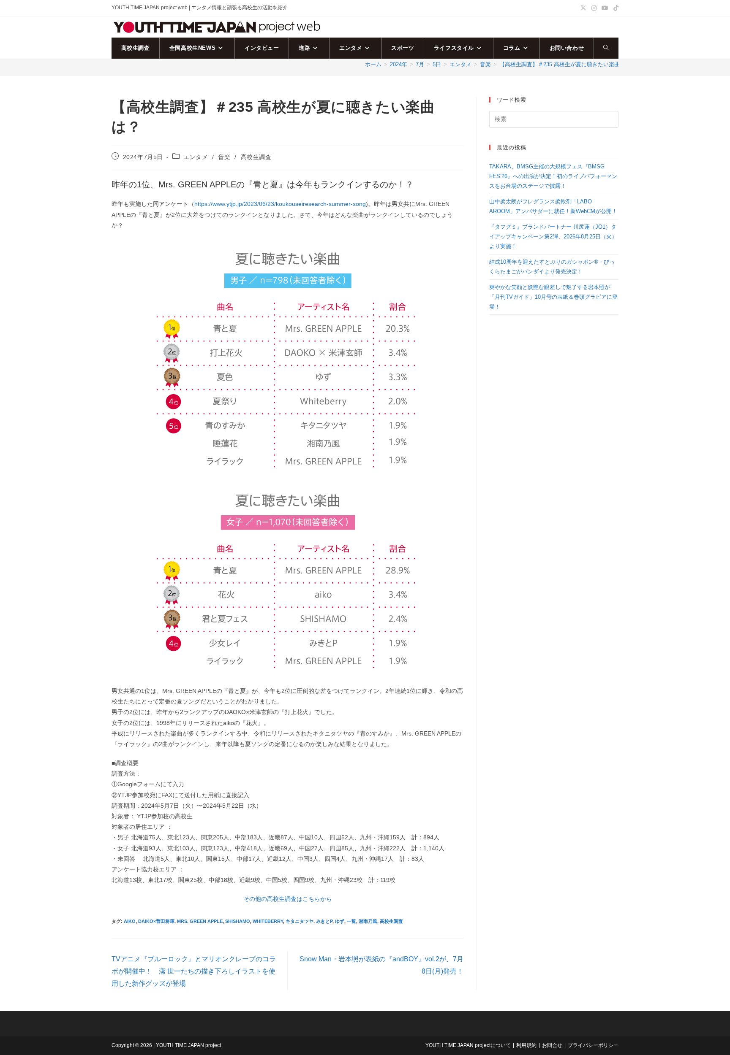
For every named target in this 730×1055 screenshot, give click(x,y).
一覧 (351, 921)
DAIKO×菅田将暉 (156, 921)
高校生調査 (256, 157)
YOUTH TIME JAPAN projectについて (468, 1045)
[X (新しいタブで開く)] (583, 8)
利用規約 (526, 1045)
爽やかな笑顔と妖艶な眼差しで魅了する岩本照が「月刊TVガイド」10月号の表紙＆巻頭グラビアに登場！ (553, 297)
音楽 (224, 157)
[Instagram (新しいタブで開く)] (594, 8)
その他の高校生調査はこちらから (287, 898)
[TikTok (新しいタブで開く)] (614, 8)
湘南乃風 (368, 921)
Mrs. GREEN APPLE (200, 921)
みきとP (324, 921)
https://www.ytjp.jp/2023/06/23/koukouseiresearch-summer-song (280, 203)
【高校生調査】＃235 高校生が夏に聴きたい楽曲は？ (565, 64)
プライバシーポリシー (593, 1045)
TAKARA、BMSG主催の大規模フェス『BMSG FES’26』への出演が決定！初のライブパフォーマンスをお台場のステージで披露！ (553, 176)
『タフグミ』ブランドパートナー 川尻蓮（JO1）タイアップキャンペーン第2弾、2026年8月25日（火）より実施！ (553, 237)
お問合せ (552, 1045)
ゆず (339, 921)
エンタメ (195, 157)
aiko (130, 921)
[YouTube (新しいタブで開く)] (605, 8)
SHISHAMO (237, 921)
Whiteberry (268, 921)
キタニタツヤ (299, 921)
